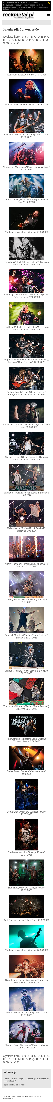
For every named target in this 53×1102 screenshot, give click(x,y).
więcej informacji (16, 9)
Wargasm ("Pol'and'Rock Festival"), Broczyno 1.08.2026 (26, 494)
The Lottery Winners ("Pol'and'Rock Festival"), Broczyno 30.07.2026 (26, 707)
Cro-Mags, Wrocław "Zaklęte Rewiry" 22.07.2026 (26, 853)
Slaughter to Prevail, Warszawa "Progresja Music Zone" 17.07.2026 (26, 981)
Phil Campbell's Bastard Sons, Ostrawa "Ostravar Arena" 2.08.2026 (26, 740)
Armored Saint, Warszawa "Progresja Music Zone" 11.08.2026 (26, 200)
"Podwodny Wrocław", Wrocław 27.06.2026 (26, 232)
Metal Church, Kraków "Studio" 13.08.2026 (26, 104)
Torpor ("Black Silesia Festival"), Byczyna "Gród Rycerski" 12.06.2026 (26, 425)
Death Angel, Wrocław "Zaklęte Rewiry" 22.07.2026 (26, 813)
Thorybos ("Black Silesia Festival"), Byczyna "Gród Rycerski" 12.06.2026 (26, 263)
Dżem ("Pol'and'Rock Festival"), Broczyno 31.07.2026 (26, 600)
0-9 (24, 36)
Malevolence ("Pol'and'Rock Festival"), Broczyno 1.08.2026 (26, 529)
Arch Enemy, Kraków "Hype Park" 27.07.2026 (26, 920)
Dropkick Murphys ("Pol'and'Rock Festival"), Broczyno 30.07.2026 (27, 636)
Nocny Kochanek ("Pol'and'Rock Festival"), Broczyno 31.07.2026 (26, 565)
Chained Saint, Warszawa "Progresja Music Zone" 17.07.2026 (26, 1046)
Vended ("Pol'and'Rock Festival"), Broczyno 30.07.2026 (26, 672)
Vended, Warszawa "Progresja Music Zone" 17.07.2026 (26, 1013)
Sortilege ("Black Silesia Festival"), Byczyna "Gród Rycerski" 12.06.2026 (27, 328)
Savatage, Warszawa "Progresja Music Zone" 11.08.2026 (26, 135)
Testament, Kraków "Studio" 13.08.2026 (26, 74)
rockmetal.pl (9, 1081)
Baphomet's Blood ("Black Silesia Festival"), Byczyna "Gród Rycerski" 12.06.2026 (26, 360)
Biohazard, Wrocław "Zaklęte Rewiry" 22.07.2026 (26, 888)
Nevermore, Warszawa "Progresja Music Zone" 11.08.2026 (26, 168)
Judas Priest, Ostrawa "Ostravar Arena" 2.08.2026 (26, 772)
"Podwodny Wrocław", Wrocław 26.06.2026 (26, 950)
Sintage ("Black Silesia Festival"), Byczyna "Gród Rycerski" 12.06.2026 (26, 458)
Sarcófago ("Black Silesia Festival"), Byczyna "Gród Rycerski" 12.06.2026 (26, 295)
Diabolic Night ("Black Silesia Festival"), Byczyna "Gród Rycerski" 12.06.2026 (27, 393)
